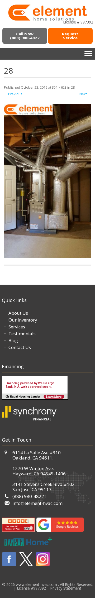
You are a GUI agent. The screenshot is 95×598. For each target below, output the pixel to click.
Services (16, 327)
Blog (13, 340)
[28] (47, 181)
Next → (85, 94)
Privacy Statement (65, 588)
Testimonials (22, 334)
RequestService (70, 35)
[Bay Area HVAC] (47, 19)
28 (73, 87)
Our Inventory (22, 320)
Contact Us (19, 347)
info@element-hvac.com (37, 503)
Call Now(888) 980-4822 (25, 35)
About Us (18, 313)
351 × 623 (59, 87)
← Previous (13, 94)
